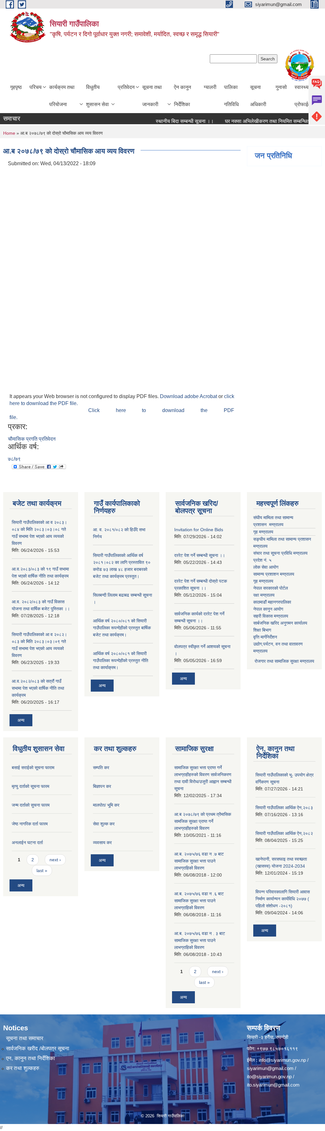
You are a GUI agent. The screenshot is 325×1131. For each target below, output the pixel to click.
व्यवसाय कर (102, 842)
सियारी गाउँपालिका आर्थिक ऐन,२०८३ (284, 807)
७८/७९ (14, 459)
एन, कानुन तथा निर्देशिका (30, 1058)
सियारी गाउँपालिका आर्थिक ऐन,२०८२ (284, 833)
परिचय (36, 87)
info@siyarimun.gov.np (282, 1060)
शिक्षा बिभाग (262, 630)
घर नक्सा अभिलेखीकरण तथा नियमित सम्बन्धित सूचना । (264, 121)
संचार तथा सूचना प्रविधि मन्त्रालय (280, 553)
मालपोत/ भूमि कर (106, 805)
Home (9, 133)
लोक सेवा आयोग (265, 567)
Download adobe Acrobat (189, 396)
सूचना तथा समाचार (24, 1038)
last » (41, 870)
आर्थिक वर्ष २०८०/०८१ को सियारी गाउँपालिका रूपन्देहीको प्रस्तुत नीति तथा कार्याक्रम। (120, 660)
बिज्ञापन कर (102, 786)
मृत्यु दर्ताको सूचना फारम (30, 786)
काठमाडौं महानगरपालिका (272, 602)
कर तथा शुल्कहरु (22, 1068)
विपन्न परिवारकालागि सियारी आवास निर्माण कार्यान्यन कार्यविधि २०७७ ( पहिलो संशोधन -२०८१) (282, 898)
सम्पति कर (101, 767)
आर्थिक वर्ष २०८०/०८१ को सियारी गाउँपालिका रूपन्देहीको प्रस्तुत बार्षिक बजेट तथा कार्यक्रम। (122, 627)
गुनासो (281, 87)
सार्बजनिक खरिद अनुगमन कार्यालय (280, 623)
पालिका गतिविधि (231, 96)
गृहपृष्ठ (16, 87)
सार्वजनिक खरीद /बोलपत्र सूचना (37, 1049)
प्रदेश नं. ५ (262, 560)
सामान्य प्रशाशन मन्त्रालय (273, 574)
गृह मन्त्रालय (263, 531)
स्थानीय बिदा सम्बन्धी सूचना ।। (174, 121)
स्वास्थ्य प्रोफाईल (303, 96)
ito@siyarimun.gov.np (269, 1076)
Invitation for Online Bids (198, 529)
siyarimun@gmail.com (270, 1068)
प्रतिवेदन (126, 87)
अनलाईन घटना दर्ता (27, 842)
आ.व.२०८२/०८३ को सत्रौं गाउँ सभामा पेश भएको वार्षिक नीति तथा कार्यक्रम (38, 688)
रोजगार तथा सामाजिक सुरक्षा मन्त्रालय (283, 661)
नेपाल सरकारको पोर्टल (270, 588)
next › (55, 859)
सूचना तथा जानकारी (152, 96)
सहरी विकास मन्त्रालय (270, 616)
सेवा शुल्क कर (104, 823)
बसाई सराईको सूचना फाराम (33, 767)
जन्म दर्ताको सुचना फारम (31, 805)
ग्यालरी (210, 87)
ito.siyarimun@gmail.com (273, 1084)
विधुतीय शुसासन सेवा (97, 96)
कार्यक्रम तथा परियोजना (62, 96)
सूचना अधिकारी (258, 96)
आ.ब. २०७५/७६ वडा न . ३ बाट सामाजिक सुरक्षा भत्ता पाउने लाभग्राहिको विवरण (199, 940)
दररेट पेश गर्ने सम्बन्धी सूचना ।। (199, 555)
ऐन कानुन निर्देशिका (182, 96)
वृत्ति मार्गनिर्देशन (265, 637)
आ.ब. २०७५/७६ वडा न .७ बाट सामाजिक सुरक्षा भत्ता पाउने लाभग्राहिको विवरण (199, 860)
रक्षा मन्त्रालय (264, 595)
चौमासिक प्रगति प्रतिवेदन (32, 439)
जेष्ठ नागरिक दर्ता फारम (30, 823)
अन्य (20, 720)
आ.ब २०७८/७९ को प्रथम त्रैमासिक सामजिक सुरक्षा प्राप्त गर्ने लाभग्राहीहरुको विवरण (202, 821)
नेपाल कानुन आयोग (268, 609)
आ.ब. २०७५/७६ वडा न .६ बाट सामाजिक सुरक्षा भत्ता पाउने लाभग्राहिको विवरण (199, 900)
